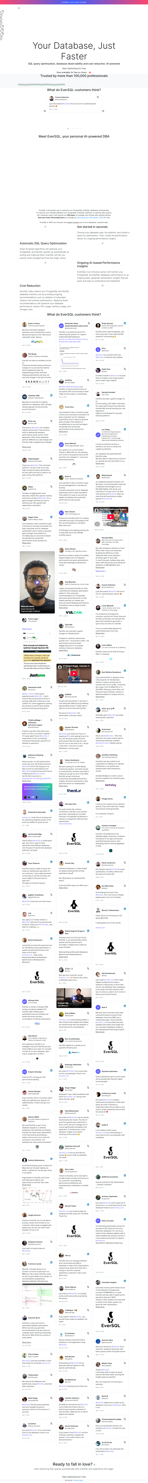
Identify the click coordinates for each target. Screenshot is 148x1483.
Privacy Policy (78, 1480)
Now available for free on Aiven (72, 72)
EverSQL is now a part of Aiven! (74, 2)
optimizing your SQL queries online (90, 218)
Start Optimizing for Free (74, 68)
